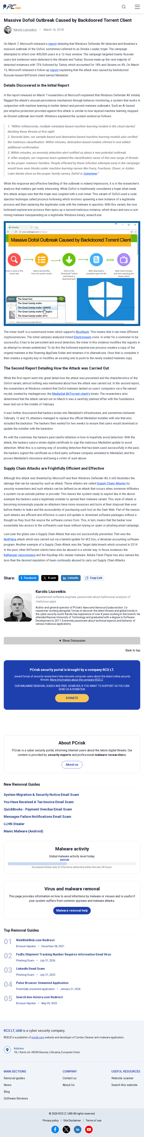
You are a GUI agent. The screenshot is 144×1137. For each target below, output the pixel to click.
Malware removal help (72, 910)
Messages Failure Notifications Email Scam (37, 817)
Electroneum (82, 337)
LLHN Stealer (14, 824)
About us (72, 764)
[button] (137, 6)
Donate (72, 698)
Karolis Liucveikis (25, 30)
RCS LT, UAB (13, 1031)
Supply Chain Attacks (111, 483)
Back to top (132, 650)
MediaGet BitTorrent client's (71, 394)
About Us (69, 1085)
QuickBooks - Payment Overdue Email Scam (38, 809)
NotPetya (10, 539)
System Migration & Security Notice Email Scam (41, 795)
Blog (7, 1091)
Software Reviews (16, 1098)
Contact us (69, 1078)
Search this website (124, 1085)
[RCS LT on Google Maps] (7, 1050)
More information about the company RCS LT (76, 679)
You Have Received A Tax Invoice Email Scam (39, 802)
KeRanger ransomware (19, 555)
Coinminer (90, 173)
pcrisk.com (38, 1037)
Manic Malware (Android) (23, 831)
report (52, 44)
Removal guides (14, 1078)
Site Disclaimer (72, 1120)
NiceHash (82, 332)
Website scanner (122, 1078)
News (7, 1085)
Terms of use (93, 1120)
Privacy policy (51, 1120)
